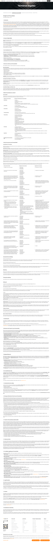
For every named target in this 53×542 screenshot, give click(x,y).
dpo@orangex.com (5, 325)
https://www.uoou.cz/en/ (43, 477)
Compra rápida (24, 523)
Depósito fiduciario (25, 522)
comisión (45, 523)
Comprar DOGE (34, 526)
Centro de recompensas (26, 530)
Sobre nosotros (13, 520)
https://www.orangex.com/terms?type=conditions (9, 24)
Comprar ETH (34, 522)
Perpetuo (24, 527)
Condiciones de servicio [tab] (7, 12)
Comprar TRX (34, 527)
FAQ (44, 522)
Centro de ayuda (46, 520)
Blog (12, 530)
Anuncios (12, 522)
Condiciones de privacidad (14, 527)
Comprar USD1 (34, 530)
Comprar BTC (34, 520)
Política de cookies (12, 538)
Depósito (24, 520)
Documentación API (46, 530)
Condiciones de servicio (14, 526)
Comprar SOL (34, 523)
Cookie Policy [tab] (35, 12)
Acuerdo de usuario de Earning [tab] (27, 12)
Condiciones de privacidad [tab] (16, 12)
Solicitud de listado (46, 526)
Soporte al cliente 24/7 (14, 523)
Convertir (24, 526)
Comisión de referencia (47, 527)
